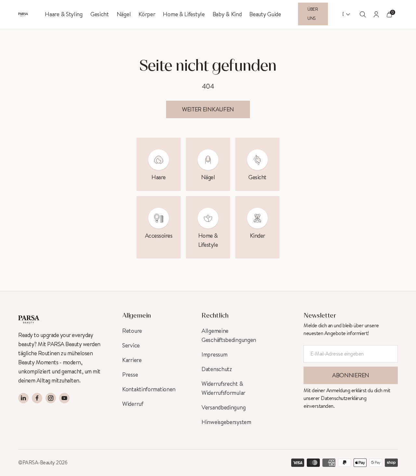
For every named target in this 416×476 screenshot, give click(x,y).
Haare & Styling (64, 14)
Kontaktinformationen (149, 389)
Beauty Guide (265, 14)
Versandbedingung (223, 407)
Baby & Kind (227, 14)
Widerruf (132, 404)
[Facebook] (37, 398)
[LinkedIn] (23, 398)
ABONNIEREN (350, 375)
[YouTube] (64, 398)
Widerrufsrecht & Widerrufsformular (223, 388)
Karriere (132, 360)
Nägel (124, 14)
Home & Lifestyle (183, 14)
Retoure (132, 331)
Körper (146, 14)
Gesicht (99, 14)
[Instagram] (51, 398)
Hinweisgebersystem (226, 422)
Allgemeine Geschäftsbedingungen (229, 335)
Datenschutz (217, 369)
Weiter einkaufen (208, 109)
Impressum (214, 354)
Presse (130, 375)
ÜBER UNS (312, 14)
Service (131, 345)
